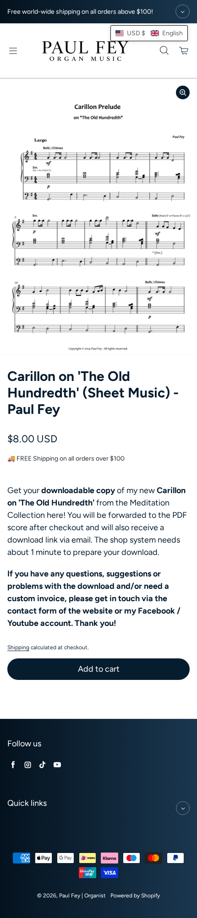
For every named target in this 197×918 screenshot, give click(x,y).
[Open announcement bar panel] (182, 11)
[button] (149, 33)
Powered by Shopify (135, 895)
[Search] (164, 50)
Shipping (18, 647)
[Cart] (184, 50)
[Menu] (12, 50)
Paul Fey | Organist (82, 895)
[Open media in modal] (183, 92)
